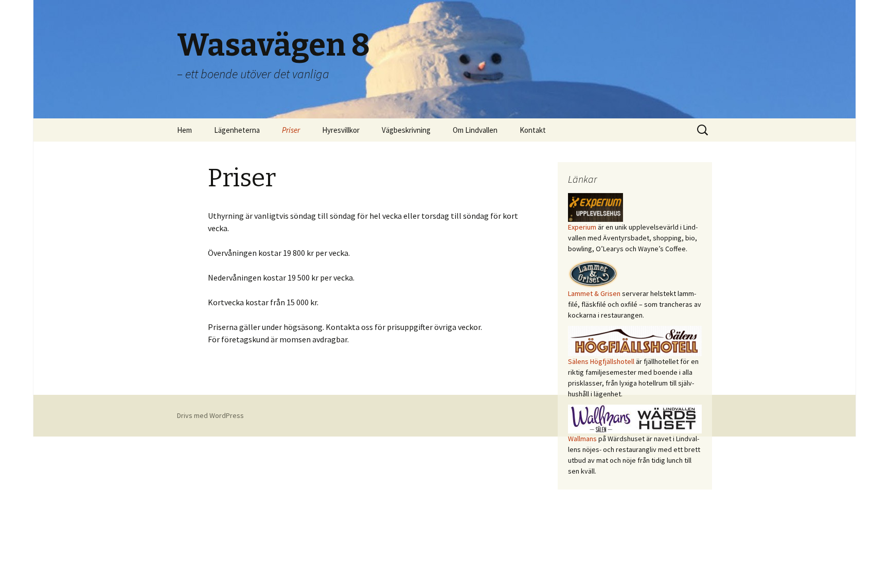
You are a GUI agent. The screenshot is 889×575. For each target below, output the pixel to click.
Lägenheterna (237, 130)
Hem (184, 130)
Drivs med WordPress (210, 415)
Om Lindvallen (475, 130)
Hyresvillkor (341, 130)
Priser (291, 130)
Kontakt (533, 130)
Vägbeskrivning (406, 130)
